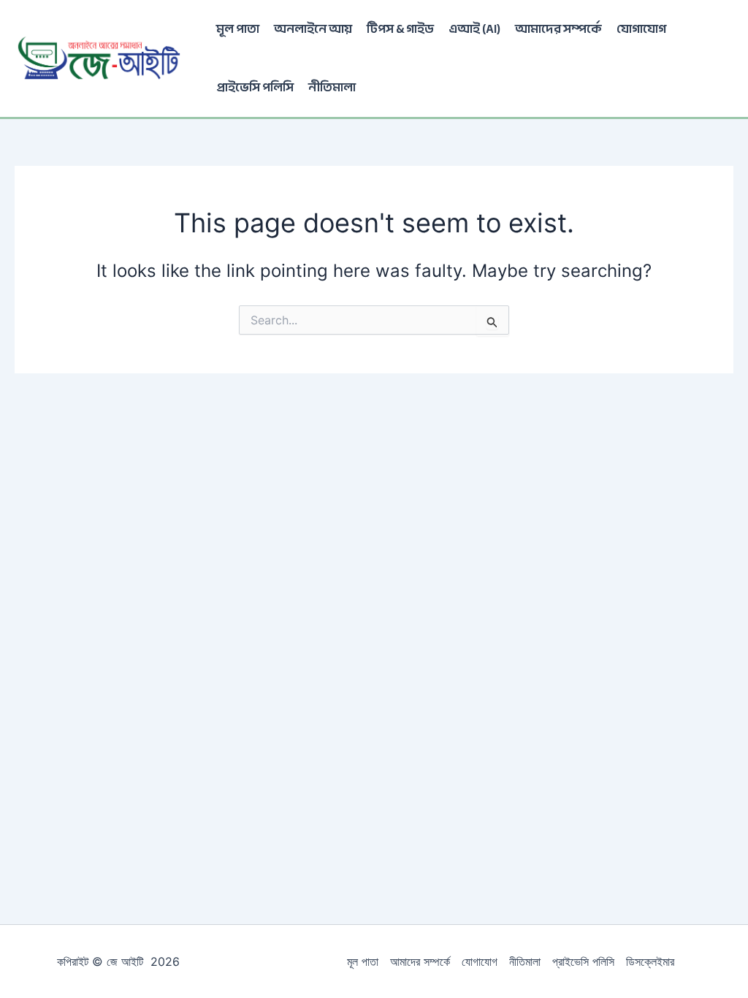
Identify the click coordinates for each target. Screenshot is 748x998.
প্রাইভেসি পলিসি (255, 87)
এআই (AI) (474, 29)
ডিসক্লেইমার (650, 961)
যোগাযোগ (641, 29)
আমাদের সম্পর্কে (558, 29)
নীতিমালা (332, 87)
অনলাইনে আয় (313, 29)
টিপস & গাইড (400, 29)
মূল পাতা (237, 29)
